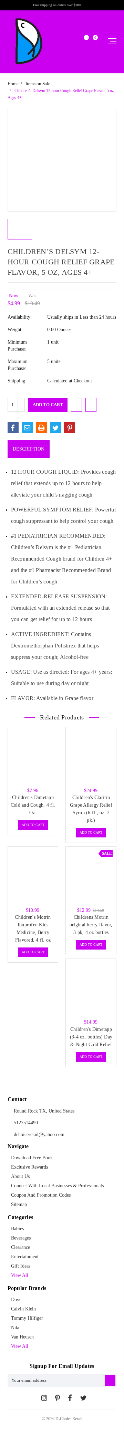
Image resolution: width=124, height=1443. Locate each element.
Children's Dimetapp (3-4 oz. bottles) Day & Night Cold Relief (91, 1037)
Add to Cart (33, 825)
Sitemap (19, 1204)
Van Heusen (22, 1337)
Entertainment (25, 1256)
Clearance (20, 1247)
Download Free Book (32, 1157)
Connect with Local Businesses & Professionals (57, 1185)
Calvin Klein (23, 1309)
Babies (17, 1228)
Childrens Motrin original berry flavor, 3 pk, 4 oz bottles (91, 925)
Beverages (21, 1238)
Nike (15, 1327)
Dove (16, 1299)
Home (13, 83)
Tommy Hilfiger (27, 1318)
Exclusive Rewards (29, 1167)
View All (19, 1346)
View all (19, 1275)
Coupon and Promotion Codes (41, 1195)
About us (20, 1176)
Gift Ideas (20, 1266)
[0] (92, 41)
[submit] (110, 1380)
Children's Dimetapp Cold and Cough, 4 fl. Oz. (33, 805)
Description (28, 449)
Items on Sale (37, 83)
